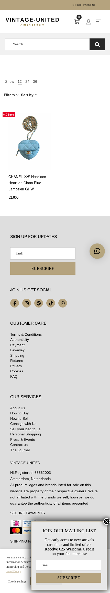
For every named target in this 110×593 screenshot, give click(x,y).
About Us (17, 408)
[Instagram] (26, 303)
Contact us (19, 445)
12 (20, 81)
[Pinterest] (38, 303)
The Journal (20, 450)
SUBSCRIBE (42, 268)
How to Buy (19, 413)
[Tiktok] (50, 303)
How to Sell (19, 418)
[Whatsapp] (62, 303)
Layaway (17, 350)
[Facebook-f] (14, 303)
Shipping (17, 355)
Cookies (16, 371)
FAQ (13, 376)
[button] (97, 251)
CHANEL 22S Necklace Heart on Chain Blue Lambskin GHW (27, 182)
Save (11, 114)
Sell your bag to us (25, 429)
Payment (17, 345)
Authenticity (19, 340)
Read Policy (13, 571)
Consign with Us (23, 424)
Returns (16, 361)
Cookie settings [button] (17, 581)
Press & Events (22, 439)
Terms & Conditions (26, 334)
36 (35, 81)
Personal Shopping (25, 434)
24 (27, 81)
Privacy (16, 366)
